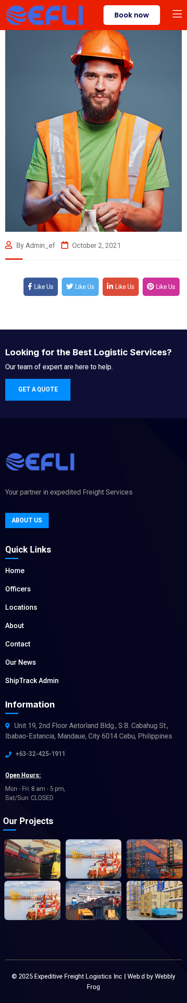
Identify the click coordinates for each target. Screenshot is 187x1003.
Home (14, 571)
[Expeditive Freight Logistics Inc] (44, 14)
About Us (27, 520)
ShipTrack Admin (32, 681)
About (14, 626)
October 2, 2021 (95, 245)
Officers (18, 589)
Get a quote (38, 389)
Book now (131, 15)
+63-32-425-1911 (40, 753)
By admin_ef (34, 245)
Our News (20, 662)
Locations (21, 607)
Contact (17, 644)
